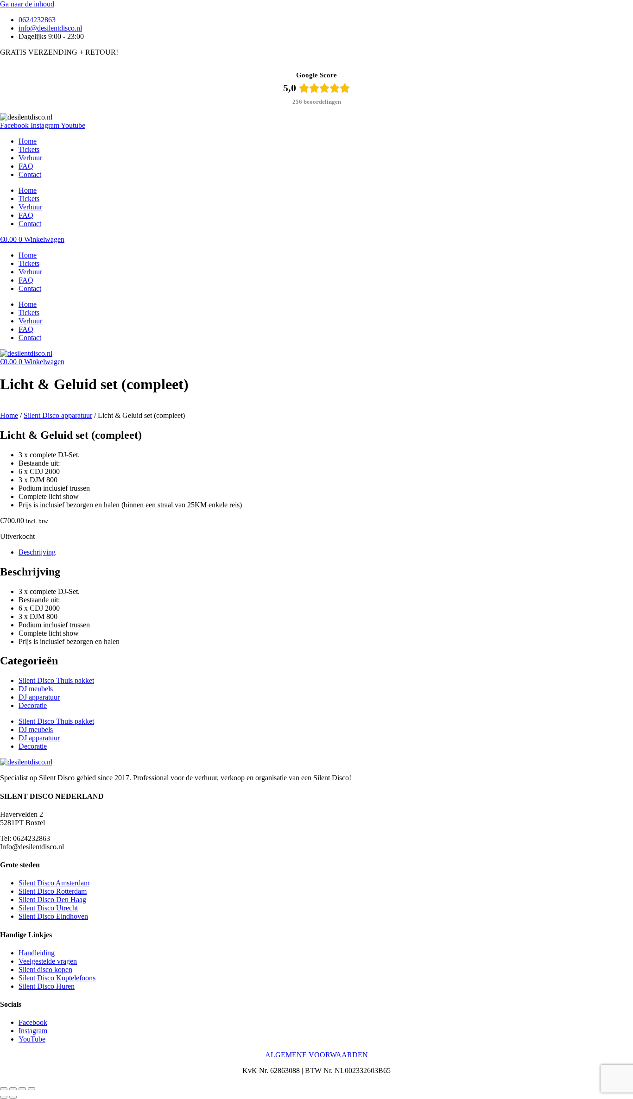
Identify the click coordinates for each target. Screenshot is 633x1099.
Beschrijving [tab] (37, 552)
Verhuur (30, 158)
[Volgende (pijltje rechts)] (13, 1097)
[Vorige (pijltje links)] (3, 1097)
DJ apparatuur (39, 697)
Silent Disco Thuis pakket (56, 680)
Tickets (29, 149)
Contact (30, 174)
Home (28, 141)
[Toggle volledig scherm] (13, 1088)
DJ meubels (36, 689)
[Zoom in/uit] (3, 1088)
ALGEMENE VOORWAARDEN (316, 1055)
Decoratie (33, 705)
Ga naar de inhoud (27, 4)
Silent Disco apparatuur (58, 415)
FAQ (26, 166)
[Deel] (22, 1088)
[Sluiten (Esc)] (31, 1088)
